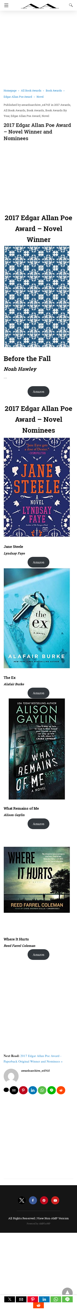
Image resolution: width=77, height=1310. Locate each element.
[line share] (51, 1090)
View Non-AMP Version (53, 1218)
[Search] (70, 5)
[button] (9, 1299)
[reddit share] (61, 1090)
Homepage (10, 90)
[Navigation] (5, 5)
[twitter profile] (22, 1200)
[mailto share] (14, 1090)
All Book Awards (31, 90)
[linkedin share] (32, 1090)
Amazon (38, 391)
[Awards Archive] (40, 4)
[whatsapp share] (42, 1090)
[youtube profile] (55, 1200)
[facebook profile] (33, 1200)
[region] (38, 176)
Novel (40, 96)
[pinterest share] (23, 1090)
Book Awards (54, 90)
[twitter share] (6, 1090)
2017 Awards (62, 105)
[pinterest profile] (44, 1200)
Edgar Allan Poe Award (18, 96)
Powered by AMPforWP (38, 1223)
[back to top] (67, 1293)
